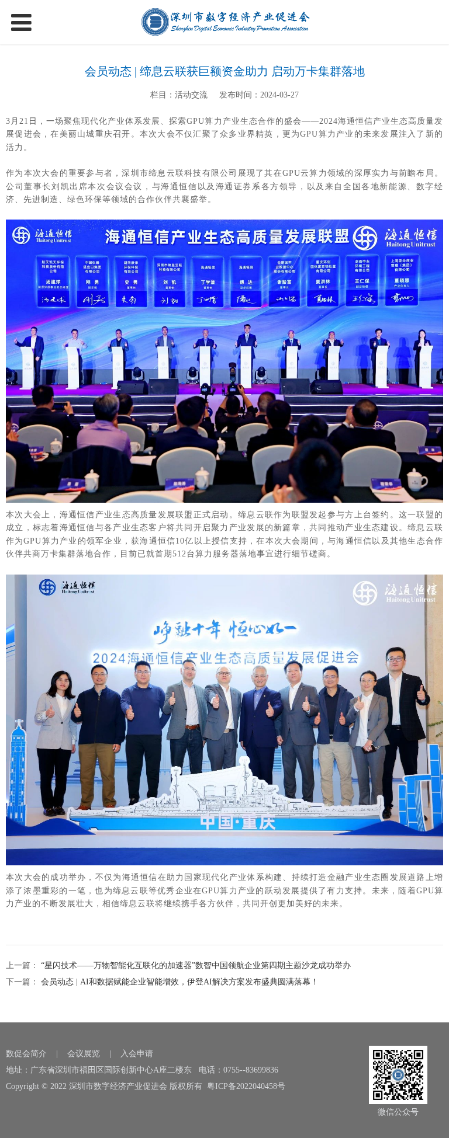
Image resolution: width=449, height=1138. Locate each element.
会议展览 (83, 1053)
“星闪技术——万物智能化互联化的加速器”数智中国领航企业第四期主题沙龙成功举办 (195, 965)
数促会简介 (26, 1053)
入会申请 (136, 1053)
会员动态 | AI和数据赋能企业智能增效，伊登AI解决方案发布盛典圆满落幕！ (179, 981)
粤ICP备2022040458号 (246, 1086)
